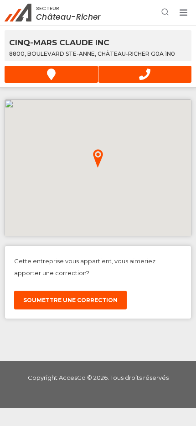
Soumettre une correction (70, 300)
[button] (183, 13)
